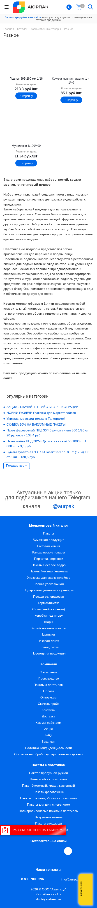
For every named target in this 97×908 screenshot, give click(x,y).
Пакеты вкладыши (48, 823)
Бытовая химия (48, 546)
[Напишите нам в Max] (86, 880)
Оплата (48, 691)
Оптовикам (48, 697)
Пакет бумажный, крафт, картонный (48, 785)
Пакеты (48, 533)
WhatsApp (58, 851)
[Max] (68, 851)
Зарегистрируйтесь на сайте (23, 17)
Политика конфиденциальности (48, 748)
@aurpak (62, 506)
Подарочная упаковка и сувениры (48, 590)
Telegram (37, 851)
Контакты (48, 710)
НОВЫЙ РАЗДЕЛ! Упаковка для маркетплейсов (41, 413)
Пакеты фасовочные (48, 792)
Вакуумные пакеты (48, 817)
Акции (48, 729)
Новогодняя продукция (49, 653)
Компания (48, 664)
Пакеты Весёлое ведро (49, 565)
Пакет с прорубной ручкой (48, 773)
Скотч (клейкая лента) (48, 609)
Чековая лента (48, 641)
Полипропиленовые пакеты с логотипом (49, 811)
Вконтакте (27, 851)
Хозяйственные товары (48, 628)
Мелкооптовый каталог (48, 525)
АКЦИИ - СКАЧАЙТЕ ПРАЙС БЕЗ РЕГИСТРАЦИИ (43, 407)
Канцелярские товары (48, 552)
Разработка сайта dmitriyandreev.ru (48, 896)
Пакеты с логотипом (48, 685)
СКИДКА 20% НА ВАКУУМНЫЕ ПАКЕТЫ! (36, 424)
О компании (49, 672)
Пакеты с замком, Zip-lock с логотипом (48, 798)
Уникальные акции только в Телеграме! (36, 418)
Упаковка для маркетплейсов (48, 577)
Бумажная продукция (48, 540)
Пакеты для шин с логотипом (48, 804)
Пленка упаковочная (48, 584)
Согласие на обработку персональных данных (48, 754)
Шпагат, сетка (49, 647)
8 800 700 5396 (32, 879)
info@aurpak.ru (72, 879)
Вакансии (48, 741)
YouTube (48, 851)
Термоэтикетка (49, 603)
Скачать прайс (48, 703)
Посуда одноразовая (48, 596)
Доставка (48, 716)
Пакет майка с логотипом (48, 779)
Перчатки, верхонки (48, 558)
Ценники (48, 634)
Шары (48, 622)
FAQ (48, 735)
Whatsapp (86, 889)
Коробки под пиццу (49, 615)
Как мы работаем (48, 722)
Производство (48, 678)
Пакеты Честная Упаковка (49, 571)
